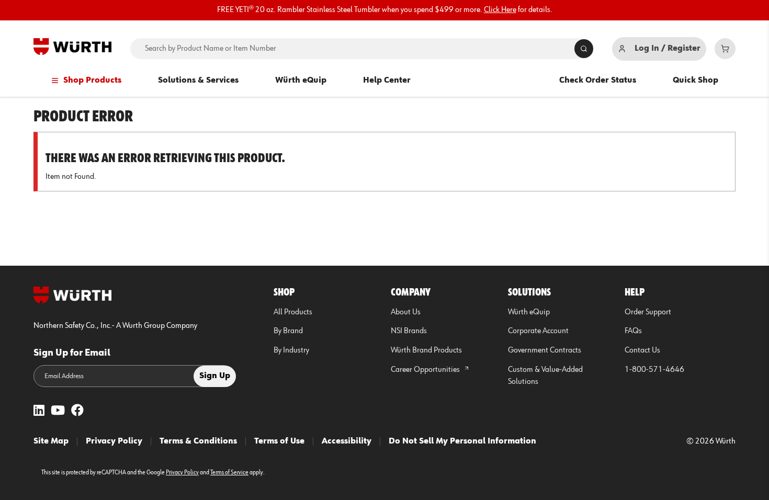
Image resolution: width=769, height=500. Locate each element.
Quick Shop (695, 80)
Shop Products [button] (92, 80)
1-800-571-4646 (654, 370)
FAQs (633, 331)
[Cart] (725, 48)
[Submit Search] (583, 48)
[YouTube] (58, 411)
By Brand (288, 331)
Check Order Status (597, 80)
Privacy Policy (114, 441)
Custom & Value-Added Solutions (545, 376)
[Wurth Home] (72, 46)
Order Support (648, 312)
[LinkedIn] (38, 411)
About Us (406, 312)
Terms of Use (279, 441)
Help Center (387, 80)
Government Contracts (544, 350)
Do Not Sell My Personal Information (462, 441)
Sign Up (214, 376)
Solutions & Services (198, 80)
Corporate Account (538, 331)
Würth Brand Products (426, 350)
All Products (293, 312)
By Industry (291, 350)
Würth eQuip (300, 80)
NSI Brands (409, 331)
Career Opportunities (426, 370)
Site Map (51, 441)
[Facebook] (77, 411)
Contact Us (642, 350)
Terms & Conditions (198, 441)
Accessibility (346, 441)
